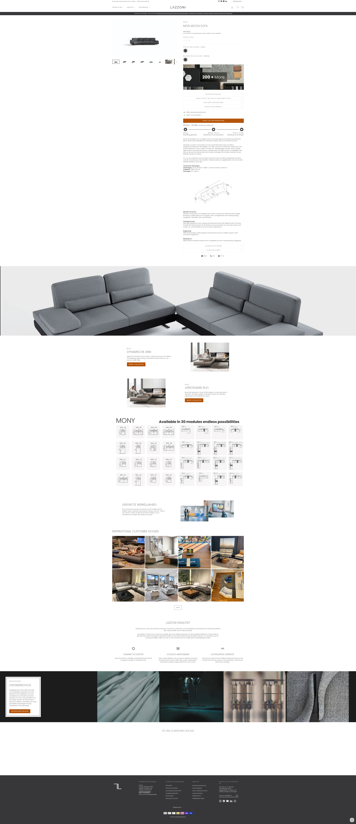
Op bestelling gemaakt (213, 106)
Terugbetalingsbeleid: (172, 793)
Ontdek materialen (19, 711)
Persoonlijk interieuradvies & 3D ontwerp (124, 1)
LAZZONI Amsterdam (145, 791)
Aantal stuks (188, 37)
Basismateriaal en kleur (196, 56)
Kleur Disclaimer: (213, 250)
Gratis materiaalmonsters (199, 790)
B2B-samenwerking (143, 1)
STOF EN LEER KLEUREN (194, 47)
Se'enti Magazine (197, 788)
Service (130, 7)
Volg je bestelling (197, 793)
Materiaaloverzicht (213, 94)
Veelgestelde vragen (198, 798)
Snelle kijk (128, 759)
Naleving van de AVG (172, 798)
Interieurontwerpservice (199, 785)
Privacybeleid (170, 796)
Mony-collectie (136, 364)
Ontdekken (144, 7)
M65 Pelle (185, 60)
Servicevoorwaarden (172, 788)
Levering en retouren (213, 246)
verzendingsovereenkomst (173, 790)
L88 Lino (185, 51)
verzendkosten (197, 33)
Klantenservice (196, 796)
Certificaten (169, 785)
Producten (117, 7)
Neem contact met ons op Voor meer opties (213, 98)
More (178, 607)
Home (185, 22)
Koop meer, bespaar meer (213, 102)
